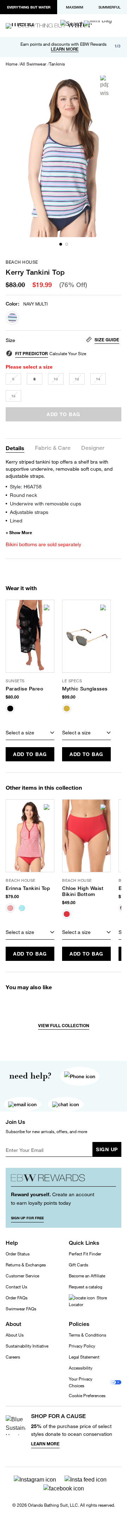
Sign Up (107, 1149)
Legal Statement (84, 1357)
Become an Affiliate (87, 1275)
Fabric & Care (53, 448)
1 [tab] (60, 244)
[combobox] (30, 733)
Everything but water (28, 7)
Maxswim (74, 7)
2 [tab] (66, 244)
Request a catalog (85, 1286)
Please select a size (29, 367)
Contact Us (16, 1286)
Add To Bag (30, 754)
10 (56, 379)
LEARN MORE (65, 49)
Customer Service (22, 1275)
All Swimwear (33, 64)
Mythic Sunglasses (85, 688)
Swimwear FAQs (21, 1308)
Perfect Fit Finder (85, 1253)
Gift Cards (78, 1264)
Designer (92, 448)
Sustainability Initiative (27, 1346)
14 (98, 379)
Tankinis (57, 64)
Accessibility (80, 1368)
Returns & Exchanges (26, 1264)
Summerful (109, 7)
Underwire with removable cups (45, 503)
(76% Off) (73, 285)
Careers (13, 1357)
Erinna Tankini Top (28, 888)
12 (77, 379)
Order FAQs (17, 1297)
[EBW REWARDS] (63, 1180)
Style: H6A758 (26, 486)
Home (11, 64)
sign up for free (27, 1218)
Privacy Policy (82, 1346)
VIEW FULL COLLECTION (63, 1025)
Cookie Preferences (87, 1395)
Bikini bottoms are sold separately (43, 544)
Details (15, 447)
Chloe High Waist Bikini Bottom (82, 891)
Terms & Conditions (87, 1335)
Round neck (23, 495)
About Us (15, 1335)
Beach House (22, 262)
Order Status (18, 1253)
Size (10, 340)
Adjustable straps (29, 512)
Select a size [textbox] (20, 732)
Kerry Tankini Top (35, 272)
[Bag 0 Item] (98, 23)
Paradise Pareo (24, 688)
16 (13, 396)
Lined (16, 520)
